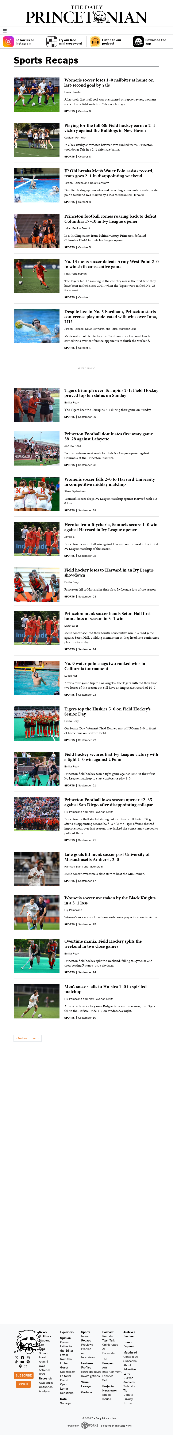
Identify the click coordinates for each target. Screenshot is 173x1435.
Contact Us (130, 1357)
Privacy (128, 1399)
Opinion (65, 1338)
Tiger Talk (108, 1340)
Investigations (90, 1376)
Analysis (44, 1391)
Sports (85, 1332)
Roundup (108, 1336)
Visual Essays (86, 1384)
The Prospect (108, 1361)
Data (63, 1399)
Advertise (129, 1369)
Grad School (43, 1351)
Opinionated (110, 1345)
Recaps (86, 1340)
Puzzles (128, 1336)
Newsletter (109, 1390)
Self (105, 1380)
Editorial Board (65, 1378)
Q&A (42, 1366)
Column (65, 1342)
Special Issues (107, 1397)
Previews (87, 1345)
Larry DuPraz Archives (129, 1377)
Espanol (128, 1346)
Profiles (86, 1367)
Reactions (66, 1393)
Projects (108, 1386)
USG (42, 1374)
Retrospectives (91, 1372)
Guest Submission (68, 1369)
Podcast (108, 1332)
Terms (127, 1403)
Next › (35, 1038)
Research (45, 1378)
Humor (127, 1342)
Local (42, 1357)
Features (87, 1363)
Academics (46, 1383)
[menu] (168, 31)
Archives (129, 1332)
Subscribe (24, 1375)
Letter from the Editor (66, 1359)
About (127, 1365)
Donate (23, 1384)
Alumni (43, 1361)
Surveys (65, 1403)
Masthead (130, 1352)
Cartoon (86, 1392)
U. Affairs (45, 1336)
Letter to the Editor (66, 1348)
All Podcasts (108, 1351)
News (43, 1332)
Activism (44, 1370)
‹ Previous (21, 1038)
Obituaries (46, 1387)
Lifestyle (107, 1376)
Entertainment (112, 1372)
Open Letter (64, 1386)
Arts (105, 1367)
